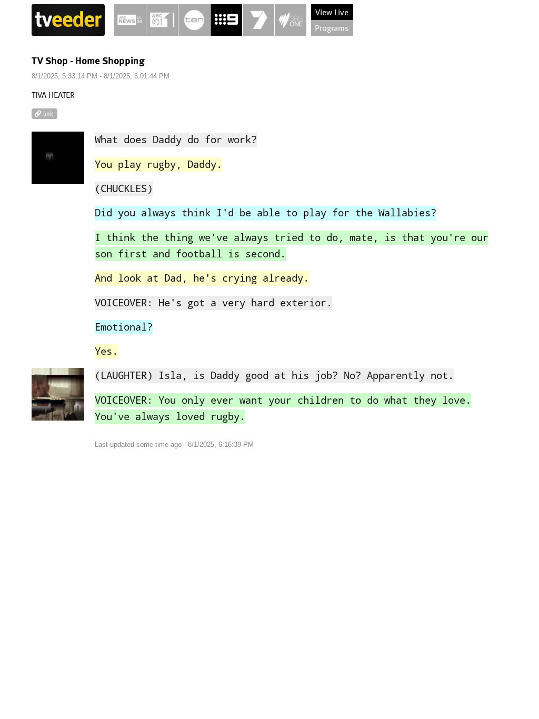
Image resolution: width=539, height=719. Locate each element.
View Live (331, 12)
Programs (332, 28)
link (48, 113)
